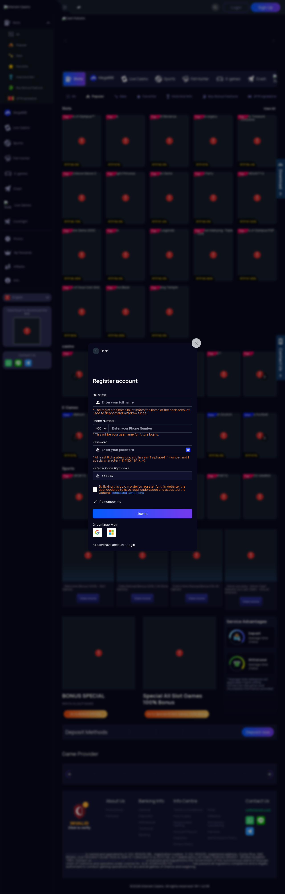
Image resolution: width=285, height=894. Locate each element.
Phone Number (103, 421)
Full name (99, 395)
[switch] (100, 351)
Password (100, 442)
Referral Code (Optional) (111, 468)
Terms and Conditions (127, 493)
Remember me (110, 501)
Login (131, 544)
